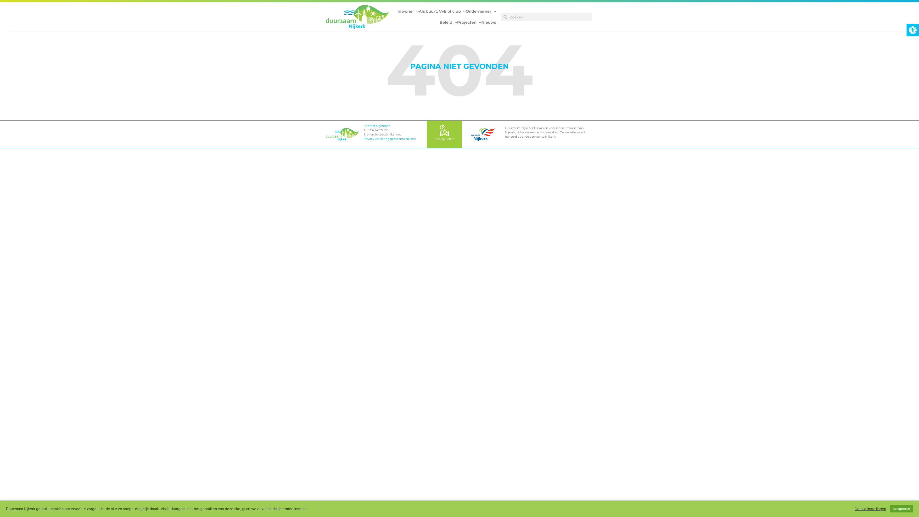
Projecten (466, 22)
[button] (913, 30)
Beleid (446, 22)
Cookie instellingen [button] (870, 509)
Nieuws (488, 22)
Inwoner (406, 11)
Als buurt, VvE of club (440, 11)
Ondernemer (478, 11)
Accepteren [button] (901, 509)
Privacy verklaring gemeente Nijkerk (390, 138)
